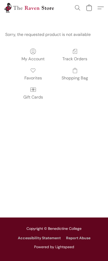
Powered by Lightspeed (54, 246)
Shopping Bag (75, 78)
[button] (30, 8)
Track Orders (74, 59)
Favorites (33, 78)
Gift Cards (33, 97)
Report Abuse (78, 238)
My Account (33, 59)
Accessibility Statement (39, 238)
